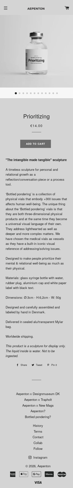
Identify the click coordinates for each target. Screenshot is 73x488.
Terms (38, 431)
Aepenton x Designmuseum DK (38, 393)
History (38, 425)
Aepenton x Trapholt (38, 399)
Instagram (39, 457)
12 (57, 93)
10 (49, 93)
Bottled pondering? (38, 416)
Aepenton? (38, 411)
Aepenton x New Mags (38, 405)
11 (53, 93)
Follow (38, 448)
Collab (38, 442)
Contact (38, 437)
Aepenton (44, 465)
